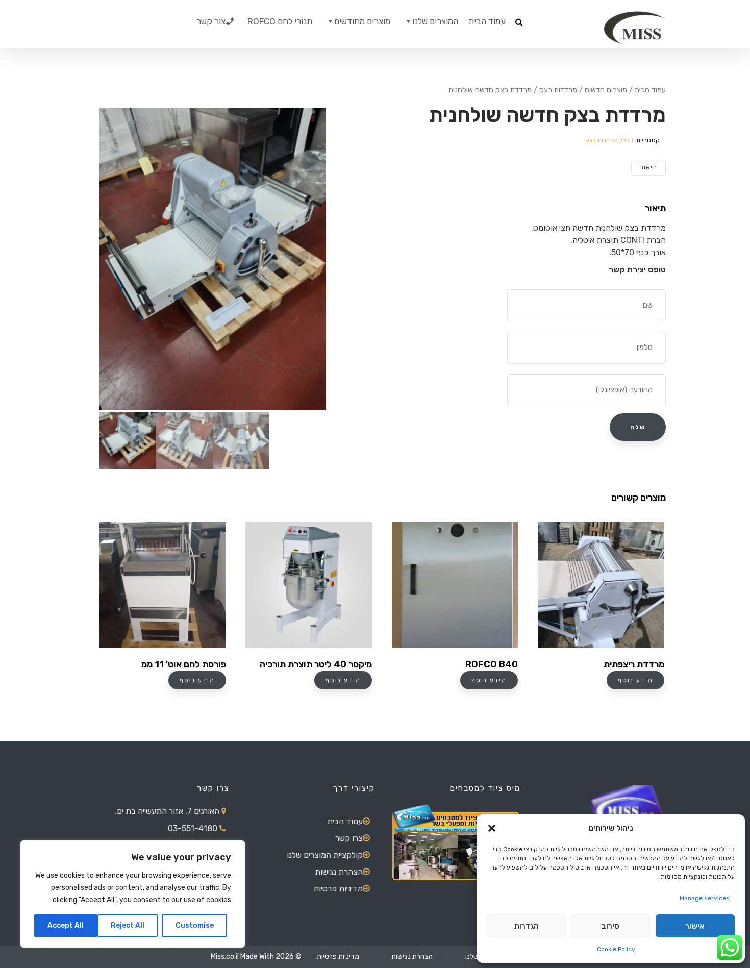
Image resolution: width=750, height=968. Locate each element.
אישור (695, 926)
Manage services (705, 898)
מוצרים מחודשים (362, 21)
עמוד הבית (487, 21)
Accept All (65, 925)
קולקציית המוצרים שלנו (325, 855)
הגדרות (526, 926)
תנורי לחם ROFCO (279, 21)
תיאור (648, 167)
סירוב (610, 926)
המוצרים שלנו (435, 21)
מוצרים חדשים (606, 89)
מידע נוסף (197, 680)
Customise (195, 925)
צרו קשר (349, 838)
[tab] (648, 168)
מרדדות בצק (558, 89)
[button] (492, 828)
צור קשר (211, 21)
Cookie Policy (616, 949)
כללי (627, 140)
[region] (132, 894)
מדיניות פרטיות (338, 888)
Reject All (127, 925)
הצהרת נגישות (339, 872)
